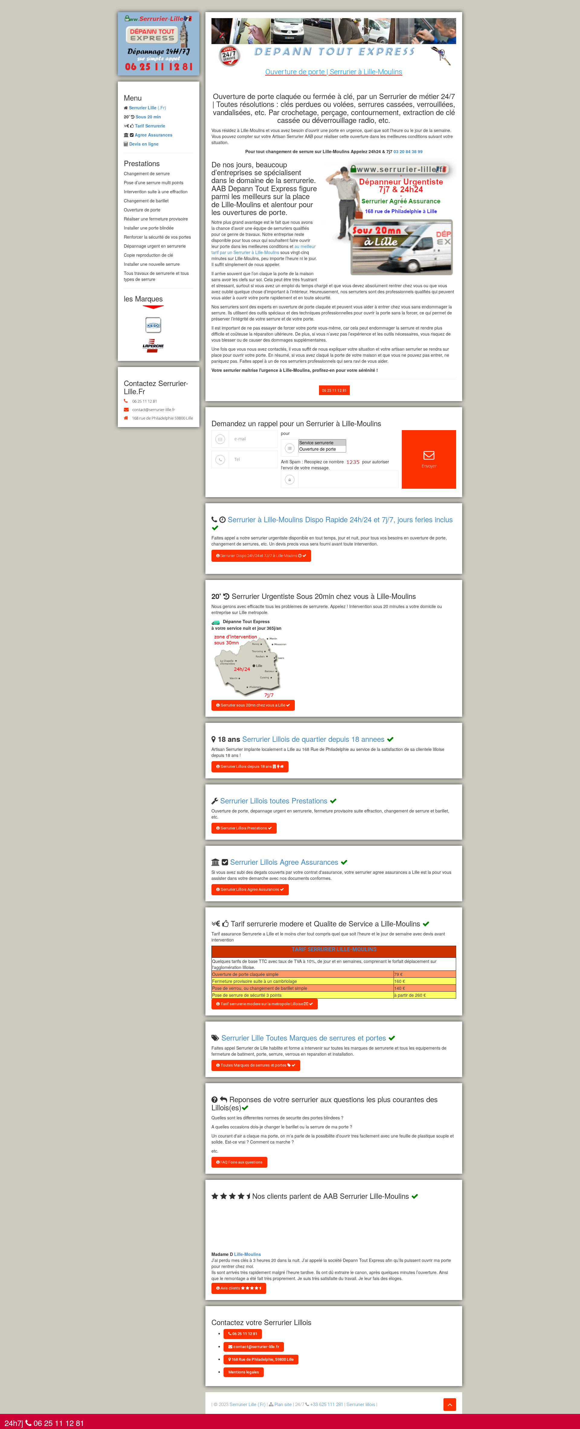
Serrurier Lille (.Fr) (248, 1404)
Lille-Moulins (247, 1248)
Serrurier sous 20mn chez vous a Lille (253, 705)
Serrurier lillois (360, 1404)
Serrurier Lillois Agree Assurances (284, 861)
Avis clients (230, 1288)
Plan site (283, 1404)
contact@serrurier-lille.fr (153, 409)
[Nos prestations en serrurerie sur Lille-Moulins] (249, 666)
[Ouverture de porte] (322, 449)
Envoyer (429, 466)
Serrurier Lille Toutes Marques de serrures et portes (303, 1037)
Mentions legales (243, 1372)
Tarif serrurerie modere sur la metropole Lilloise (262, 1004)
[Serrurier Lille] (159, 43)
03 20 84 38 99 (408, 151)
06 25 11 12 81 (144, 401)
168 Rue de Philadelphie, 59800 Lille (262, 1359)
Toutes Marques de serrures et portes (253, 1065)
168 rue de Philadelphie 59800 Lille (162, 418)
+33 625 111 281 (326, 1404)
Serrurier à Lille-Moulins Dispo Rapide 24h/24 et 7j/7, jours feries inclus (340, 519)
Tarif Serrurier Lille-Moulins (334, 949)
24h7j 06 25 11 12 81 (44, 1421)
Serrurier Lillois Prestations (244, 828)
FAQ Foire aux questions (241, 1162)
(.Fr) (147, 108)
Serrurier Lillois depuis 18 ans (246, 766)
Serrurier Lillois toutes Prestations (273, 800)
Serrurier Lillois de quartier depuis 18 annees (313, 738)
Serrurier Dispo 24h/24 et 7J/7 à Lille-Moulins (259, 555)
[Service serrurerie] (322, 442)
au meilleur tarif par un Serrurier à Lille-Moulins (263, 249)
